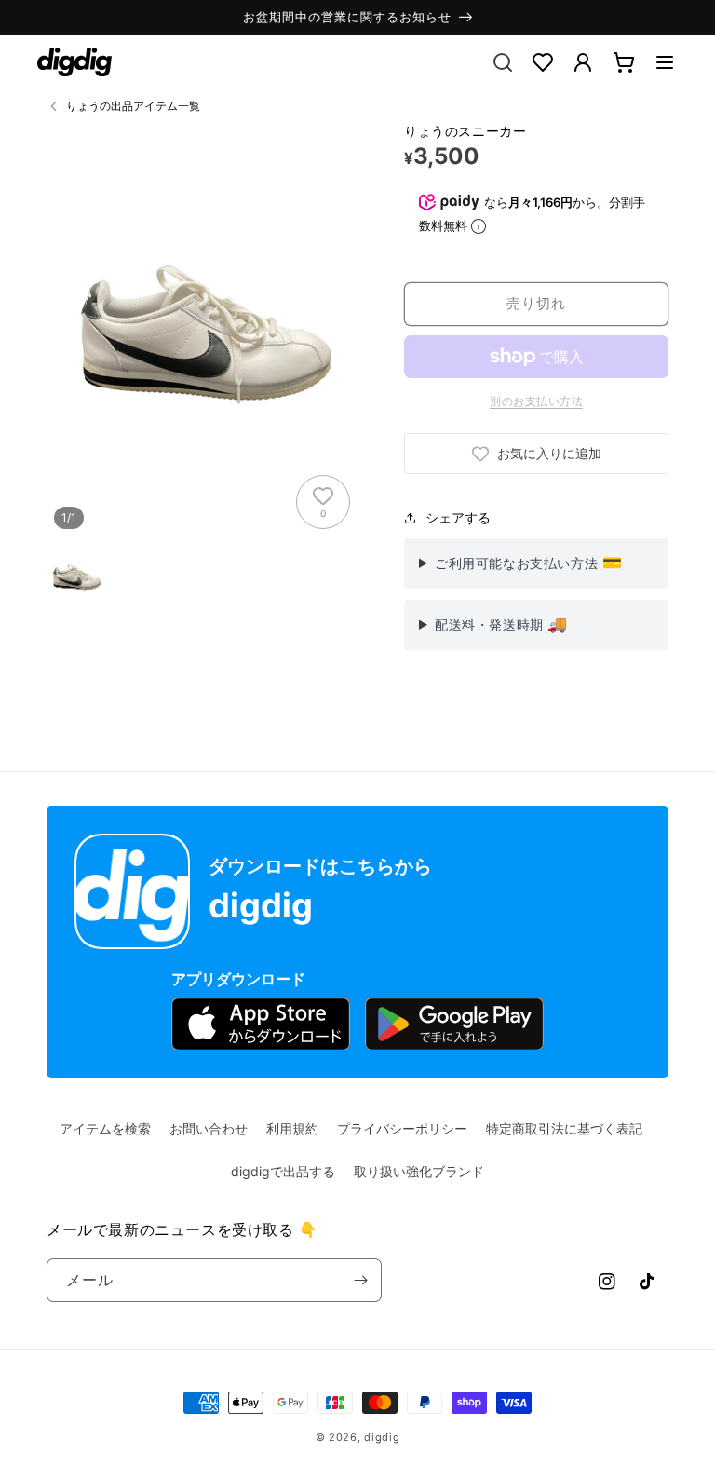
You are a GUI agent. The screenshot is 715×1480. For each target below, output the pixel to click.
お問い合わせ (208, 1128)
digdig (381, 1437)
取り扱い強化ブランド (419, 1171)
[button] (664, 62)
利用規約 (292, 1128)
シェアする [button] (458, 517)
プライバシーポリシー (402, 1128)
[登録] (360, 1280)
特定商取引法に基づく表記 (564, 1128)
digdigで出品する (283, 1171)
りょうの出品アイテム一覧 (133, 106)
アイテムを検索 (105, 1128)
